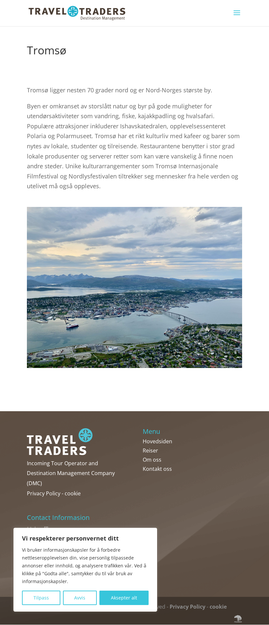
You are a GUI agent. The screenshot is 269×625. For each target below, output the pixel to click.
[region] (85, 569)
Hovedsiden (157, 441)
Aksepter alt (124, 598)
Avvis (79, 598)
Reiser (150, 450)
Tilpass (41, 598)
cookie (73, 493)
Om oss (152, 459)
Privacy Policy (43, 493)
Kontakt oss (157, 468)
